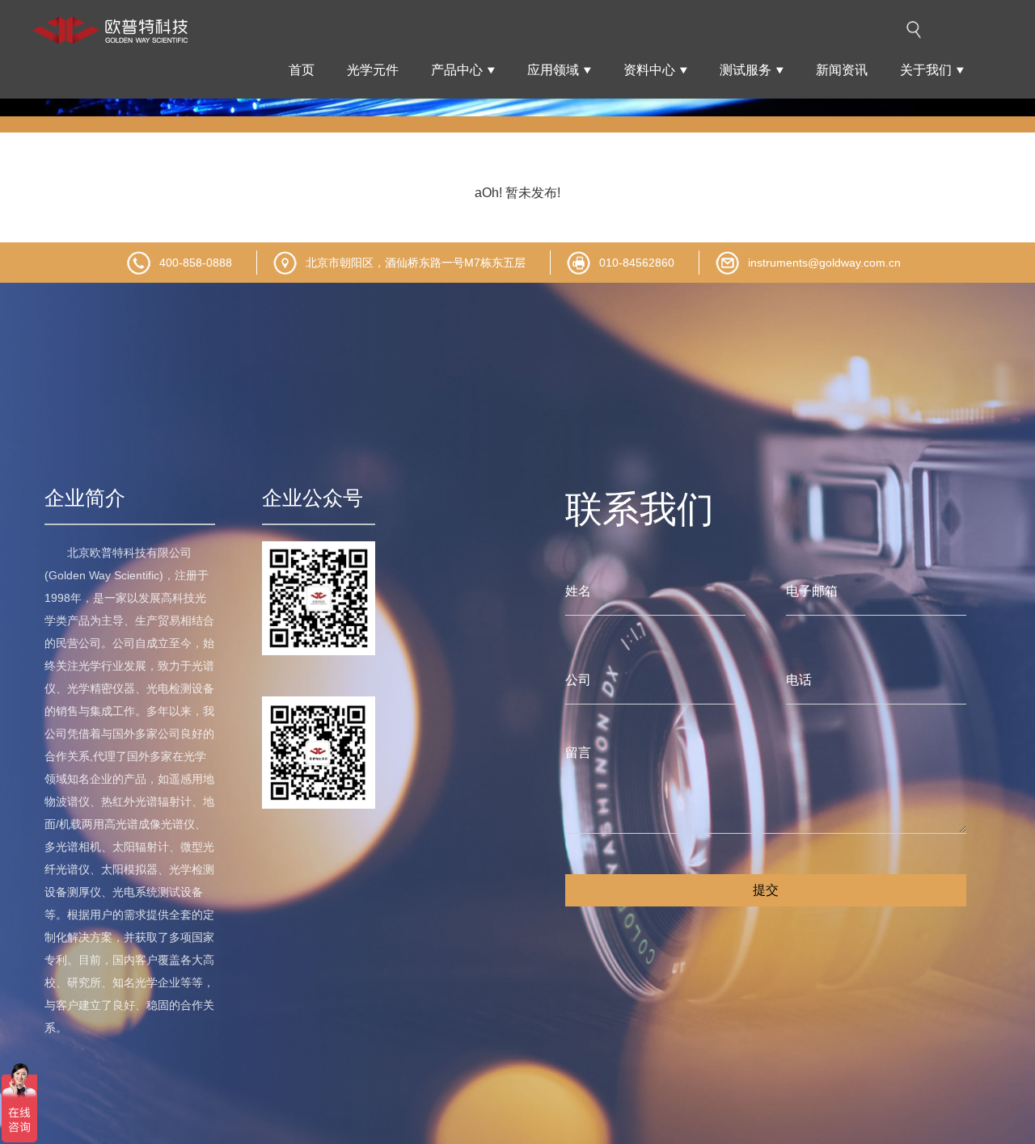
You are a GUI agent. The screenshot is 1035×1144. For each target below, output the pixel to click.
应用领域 (553, 70)
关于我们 (926, 70)
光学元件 (373, 70)
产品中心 (457, 70)
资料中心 (649, 70)
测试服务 (745, 70)
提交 (766, 890)
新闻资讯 (842, 70)
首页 (302, 70)
